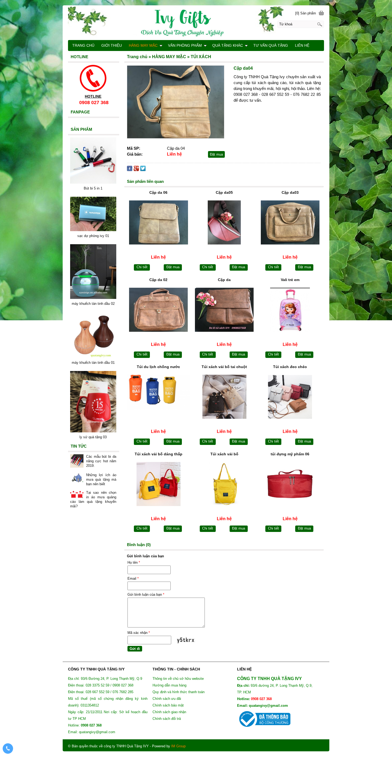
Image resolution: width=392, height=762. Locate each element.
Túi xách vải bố (224, 454)
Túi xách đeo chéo (290, 367)
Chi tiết (142, 267)
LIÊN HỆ (302, 45)
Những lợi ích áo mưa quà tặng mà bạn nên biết (101, 479)
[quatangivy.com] (196, 22)
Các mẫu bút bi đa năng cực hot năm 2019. (101, 461)
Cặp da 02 (158, 280)
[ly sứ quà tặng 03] (93, 431)
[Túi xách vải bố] (224, 484)
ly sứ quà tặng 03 (93, 437)
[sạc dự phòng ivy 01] (93, 230)
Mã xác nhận (138, 633)
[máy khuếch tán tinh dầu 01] (93, 357)
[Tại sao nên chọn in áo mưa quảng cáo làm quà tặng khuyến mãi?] (76, 494)
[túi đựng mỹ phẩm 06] (290, 484)
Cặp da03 (290, 192)
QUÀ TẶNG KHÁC (227, 45)
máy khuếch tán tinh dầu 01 (93, 363)
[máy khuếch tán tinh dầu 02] (93, 298)
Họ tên (133, 562)
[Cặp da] (224, 310)
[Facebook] (129, 169)
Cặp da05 (224, 192)
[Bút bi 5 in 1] (93, 182)
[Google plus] (136, 169)
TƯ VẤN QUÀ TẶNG (270, 45)
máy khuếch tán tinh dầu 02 (93, 304)
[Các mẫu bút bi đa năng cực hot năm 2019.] (76, 461)
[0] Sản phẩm (305, 13)
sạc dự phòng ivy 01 (93, 236)
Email (133, 579)
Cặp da (224, 280)
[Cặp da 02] (158, 310)
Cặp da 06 (158, 192)
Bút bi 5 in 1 (93, 188)
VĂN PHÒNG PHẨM (185, 45)
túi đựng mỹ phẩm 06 (290, 454)
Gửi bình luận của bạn (145, 595)
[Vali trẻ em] (290, 310)
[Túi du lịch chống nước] (158, 397)
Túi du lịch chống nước (158, 367)
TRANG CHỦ (83, 45)
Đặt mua (216, 154)
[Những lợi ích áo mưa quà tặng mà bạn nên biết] (76, 478)
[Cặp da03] (290, 222)
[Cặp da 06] (158, 222)
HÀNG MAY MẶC (143, 45)
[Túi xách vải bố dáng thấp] (158, 484)
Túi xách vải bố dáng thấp (158, 454)
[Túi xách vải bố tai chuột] (224, 397)
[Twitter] (143, 169)
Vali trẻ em (290, 280)
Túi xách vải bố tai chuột (224, 367)
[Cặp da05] (224, 222)
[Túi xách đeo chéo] (290, 397)
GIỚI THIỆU (111, 45)
